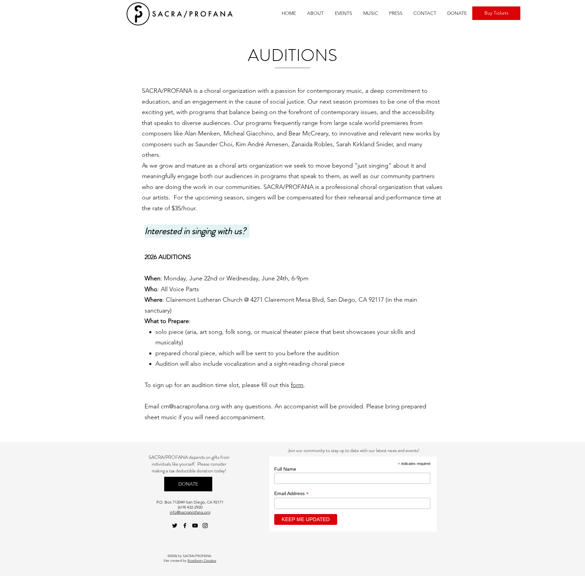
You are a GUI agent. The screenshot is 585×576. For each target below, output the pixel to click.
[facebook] (184, 525)
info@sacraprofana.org (190, 512)
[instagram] (205, 525)
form (297, 385)
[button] (315, 13)
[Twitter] (174, 525)
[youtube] (195, 525)
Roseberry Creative (202, 560)
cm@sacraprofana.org (190, 406)
